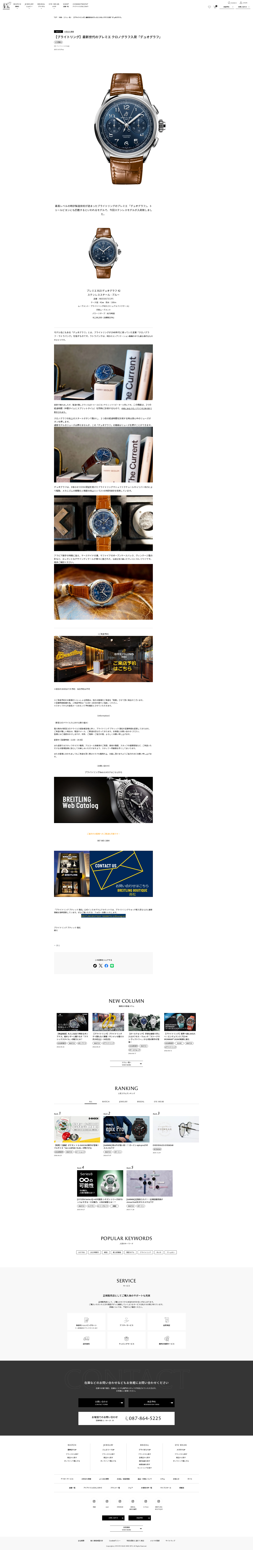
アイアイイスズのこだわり (80, 5)
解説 (105, 1252)
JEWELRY (123, 1102)
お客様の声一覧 (146, 1488)
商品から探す (72, 1457)
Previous (54, 1025)
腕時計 (17, 5)
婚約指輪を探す (144, 1461)
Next (198, 1025)
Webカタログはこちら (108, 772)
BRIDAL (140, 1102)
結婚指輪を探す (144, 1464)
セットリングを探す (144, 1468)
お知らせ (176, 1479)
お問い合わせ (242, 7)
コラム (162, 1479)
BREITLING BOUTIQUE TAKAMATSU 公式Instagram (103, 916)
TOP (55, 17)
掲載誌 (181, 1488)
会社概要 (81, 1540)
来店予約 (226, 7)
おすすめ (81, 1252)
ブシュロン (171, 1252)
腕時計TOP (72, 1449)
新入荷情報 (117, 1252)
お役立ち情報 (86, 1479)
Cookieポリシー (115, 1540)
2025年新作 (94, 1252)
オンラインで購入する (72, 1461)
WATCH (105, 1102)
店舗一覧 (66, 5)
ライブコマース (165, 1488)
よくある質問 (104, 1479)
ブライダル (41, 5)
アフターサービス (67, 1479)
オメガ (158, 1252)
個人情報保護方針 (96, 1540)
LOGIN (245, 3)
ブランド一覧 (115, 1488)
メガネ (54, 5)
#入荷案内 (58, 42)
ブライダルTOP (145, 1449)
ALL (91, 1102)
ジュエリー (29, 5)
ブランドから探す (72, 1454)
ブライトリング (145, 1252)
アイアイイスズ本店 (63, 46)
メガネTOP (181, 1449)
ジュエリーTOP (108, 1449)
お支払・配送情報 (123, 1479)
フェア (130, 1488)
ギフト (190, 1479)
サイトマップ (170, 1540)
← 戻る (57, 945)
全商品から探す (144, 1457)
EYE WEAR (159, 1102)
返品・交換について (145, 1479)
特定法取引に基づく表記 (135, 1540)
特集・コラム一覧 (65, 17)
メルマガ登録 (155, 1540)
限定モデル (130, 1252)
